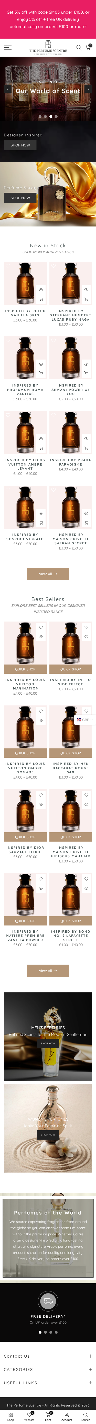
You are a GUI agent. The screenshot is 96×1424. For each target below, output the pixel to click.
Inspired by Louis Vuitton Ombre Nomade (25, 768)
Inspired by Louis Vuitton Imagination (25, 684)
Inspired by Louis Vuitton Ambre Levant (25, 464)
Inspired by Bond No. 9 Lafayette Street (70, 935)
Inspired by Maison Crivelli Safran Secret (71, 538)
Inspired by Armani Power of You (70, 389)
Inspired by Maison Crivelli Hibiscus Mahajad (71, 851)
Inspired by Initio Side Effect (70, 682)
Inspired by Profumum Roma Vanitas (25, 389)
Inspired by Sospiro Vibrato (25, 536)
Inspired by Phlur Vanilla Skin (25, 313)
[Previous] (8, 89)
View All (45, 574)
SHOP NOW (20, 145)
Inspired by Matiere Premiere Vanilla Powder (25, 935)
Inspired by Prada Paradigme (70, 462)
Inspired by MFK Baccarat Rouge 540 (71, 768)
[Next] (88, 89)
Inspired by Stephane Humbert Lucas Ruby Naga (71, 315)
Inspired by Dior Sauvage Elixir (25, 849)
